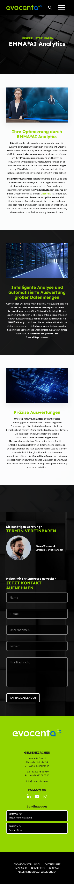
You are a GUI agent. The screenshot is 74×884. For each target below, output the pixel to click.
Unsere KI (46, 193)
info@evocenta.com (37, 781)
